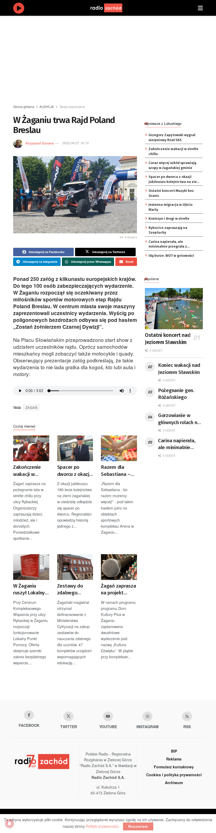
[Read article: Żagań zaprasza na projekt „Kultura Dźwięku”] (119, 567)
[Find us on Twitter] (68, 716)
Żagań (32, 407)
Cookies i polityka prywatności (174, 774)
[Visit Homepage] (111, 8)
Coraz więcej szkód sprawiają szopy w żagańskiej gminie (172, 165)
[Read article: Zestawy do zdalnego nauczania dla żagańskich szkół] (75, 567)
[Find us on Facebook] (29, 715)
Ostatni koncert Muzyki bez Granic (171, 193)
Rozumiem (138, 826)
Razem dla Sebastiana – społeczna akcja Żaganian (118, 471)
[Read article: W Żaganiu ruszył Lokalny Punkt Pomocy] (31, 567)
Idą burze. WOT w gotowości (171, 256)
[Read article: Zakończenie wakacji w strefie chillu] (31, 448)
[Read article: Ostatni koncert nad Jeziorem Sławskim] (174, 308)
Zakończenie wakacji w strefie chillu (27, 471)
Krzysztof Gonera (40, 142)
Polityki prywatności (102, 826)
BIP (174, 751)
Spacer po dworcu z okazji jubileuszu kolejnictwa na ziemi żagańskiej (74, 471)
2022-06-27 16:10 (75, 142)
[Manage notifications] (9, 823)
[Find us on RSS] (187, 716)
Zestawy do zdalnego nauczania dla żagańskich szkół (72, 590)
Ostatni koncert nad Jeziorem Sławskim (167, 338)
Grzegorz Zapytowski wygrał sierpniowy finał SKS (172, 137)
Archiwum (174, 782)
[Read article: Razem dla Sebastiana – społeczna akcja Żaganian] (119, 448)
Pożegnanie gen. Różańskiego (176, 393)
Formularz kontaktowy (174, 766)
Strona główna (23, 106)
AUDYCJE (47, 106)
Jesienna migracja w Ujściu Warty (171, 207)
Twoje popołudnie (72, 106)
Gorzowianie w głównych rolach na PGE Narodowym (179, 419)
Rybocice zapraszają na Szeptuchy (168, 230)
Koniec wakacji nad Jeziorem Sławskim (179, 368)
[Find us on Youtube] (108, 716)
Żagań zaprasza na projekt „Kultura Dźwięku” (118, 590)
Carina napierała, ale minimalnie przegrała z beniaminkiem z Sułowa (168, 244)
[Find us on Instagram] (148, 716)
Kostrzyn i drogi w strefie (169, 218)
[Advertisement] (114, 60)
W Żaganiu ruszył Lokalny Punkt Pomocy (29, 590)
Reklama (173, 759)
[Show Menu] (200, 8)
